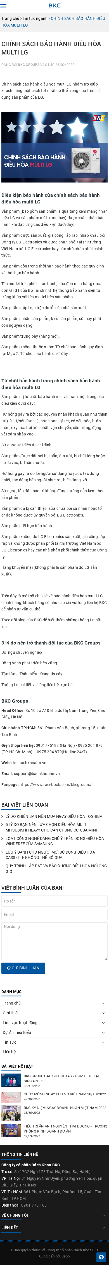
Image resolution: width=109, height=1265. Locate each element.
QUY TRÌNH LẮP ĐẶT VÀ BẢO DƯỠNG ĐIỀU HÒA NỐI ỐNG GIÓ (56, 869)
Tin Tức (9, 1042)
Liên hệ (9, 1052)
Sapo (65, 1256)
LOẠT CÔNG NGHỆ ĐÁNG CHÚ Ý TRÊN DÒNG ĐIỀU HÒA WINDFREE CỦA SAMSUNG (55, 841)
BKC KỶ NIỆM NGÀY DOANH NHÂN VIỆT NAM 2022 (65, 1108)
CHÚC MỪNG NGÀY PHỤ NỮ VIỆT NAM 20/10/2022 (65, 1094)
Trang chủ (12, 1003)
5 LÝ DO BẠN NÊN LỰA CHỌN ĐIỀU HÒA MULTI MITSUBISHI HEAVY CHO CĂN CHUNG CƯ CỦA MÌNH (52, 827)
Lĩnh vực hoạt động (20, 1022)
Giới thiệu (11, 1013)
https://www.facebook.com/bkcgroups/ (56, 784)
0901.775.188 (34, 1205)
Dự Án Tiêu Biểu (17, 1032)
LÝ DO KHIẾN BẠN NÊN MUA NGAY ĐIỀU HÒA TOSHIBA (54, 816)
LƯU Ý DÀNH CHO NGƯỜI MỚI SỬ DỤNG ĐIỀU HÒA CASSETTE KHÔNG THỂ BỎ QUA (50, 855)
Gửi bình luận (25, 968)
